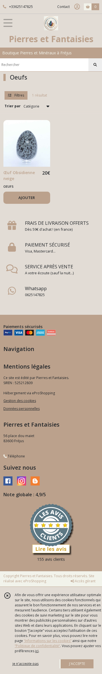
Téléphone (16, 456)
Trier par (13, 106)
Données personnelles (21, 408)
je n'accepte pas (25, 663)
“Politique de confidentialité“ (37, 645)
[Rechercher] (95, 64)
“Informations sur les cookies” (47, 640)
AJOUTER (26, 197)
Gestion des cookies (19, 400)
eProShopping (34, 581)
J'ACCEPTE (77, 663)
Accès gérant (84, 581)
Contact (63, 6)
